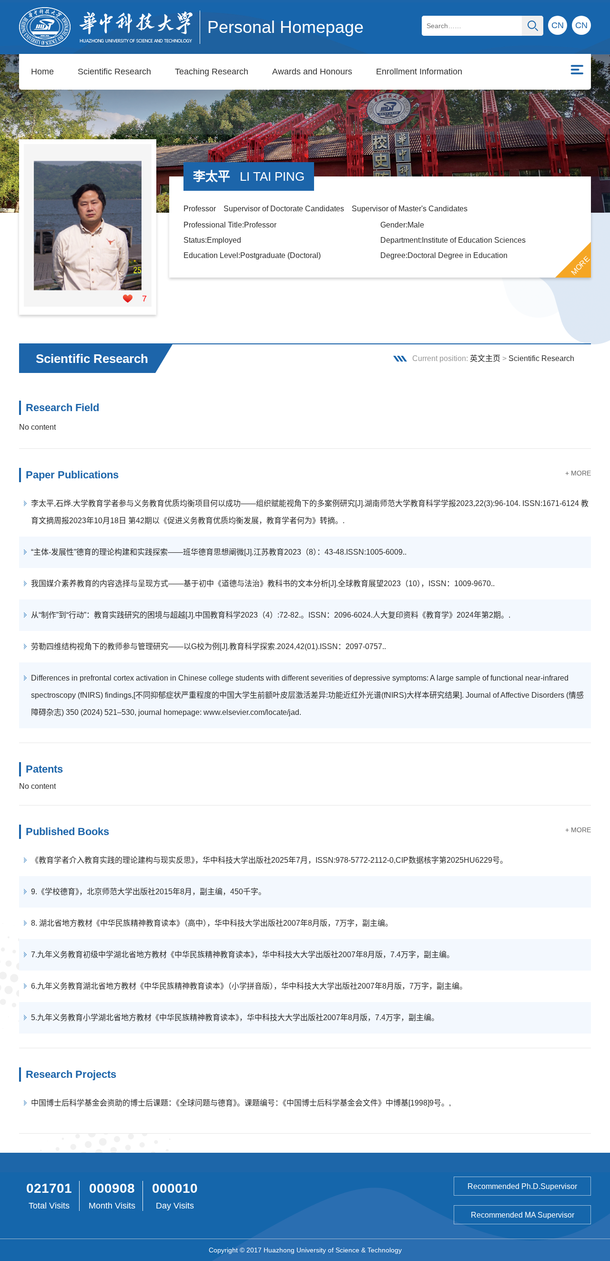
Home (42, 71)
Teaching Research (211, 71)
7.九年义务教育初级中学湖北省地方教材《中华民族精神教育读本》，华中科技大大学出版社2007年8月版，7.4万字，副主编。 (242, 955)
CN (581, 25)
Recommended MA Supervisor (522, 1215)
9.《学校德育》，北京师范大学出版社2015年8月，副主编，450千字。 (148, 892)
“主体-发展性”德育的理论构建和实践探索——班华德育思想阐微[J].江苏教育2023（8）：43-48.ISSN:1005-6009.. (219, 552)
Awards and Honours (312, 71)
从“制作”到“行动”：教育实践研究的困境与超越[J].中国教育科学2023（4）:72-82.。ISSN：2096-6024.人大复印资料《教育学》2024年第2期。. (270, 615)
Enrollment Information (419, 71)
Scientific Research (114, 71)
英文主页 (485, 358)
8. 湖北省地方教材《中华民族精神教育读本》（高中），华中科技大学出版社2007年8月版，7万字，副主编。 (212, 923)
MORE (580, 266)
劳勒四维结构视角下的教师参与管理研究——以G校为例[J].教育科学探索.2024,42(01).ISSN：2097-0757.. (208, 646)
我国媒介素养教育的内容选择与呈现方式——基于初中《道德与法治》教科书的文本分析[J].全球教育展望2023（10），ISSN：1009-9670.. (263, 583)
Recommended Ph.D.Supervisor (522, 1186)
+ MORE (578, 473)
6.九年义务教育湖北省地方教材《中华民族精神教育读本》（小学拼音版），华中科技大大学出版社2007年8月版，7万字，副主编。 (249, 986)
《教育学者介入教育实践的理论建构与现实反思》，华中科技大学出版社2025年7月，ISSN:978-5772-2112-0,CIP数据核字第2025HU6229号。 (269, 860)
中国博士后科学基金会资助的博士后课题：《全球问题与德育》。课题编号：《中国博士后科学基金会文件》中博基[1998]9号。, (241, 1103)
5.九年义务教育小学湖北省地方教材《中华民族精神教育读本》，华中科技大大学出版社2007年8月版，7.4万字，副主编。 (235, 1017)
